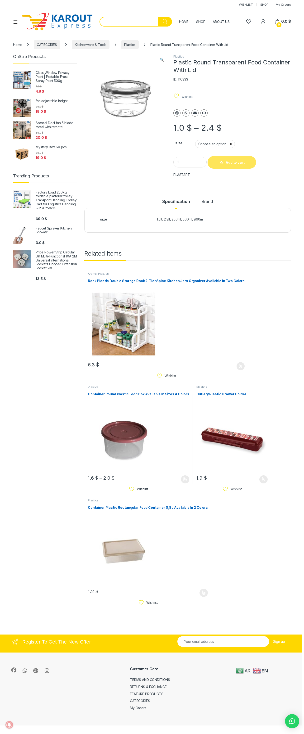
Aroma (92, 273)
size (178, 143)
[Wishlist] (248, 21)
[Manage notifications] (9, 725)
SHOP (264, 4)
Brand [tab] (207, 201)
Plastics (130, 45)
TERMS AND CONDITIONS (150, 680)
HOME (184, 22)
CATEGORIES (47, 45)
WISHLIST (246, 4)
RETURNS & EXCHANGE (148, 687)
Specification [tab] (176, 201)
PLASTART (181, 175)
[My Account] (263, 21)
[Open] (17, 22)
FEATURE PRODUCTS (146, 694)
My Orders (283, 4)
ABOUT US (221, 22)
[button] (162, 60)
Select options (239, 366)
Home (17, 45)
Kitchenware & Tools (90, 45)
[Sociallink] (13, 670)
